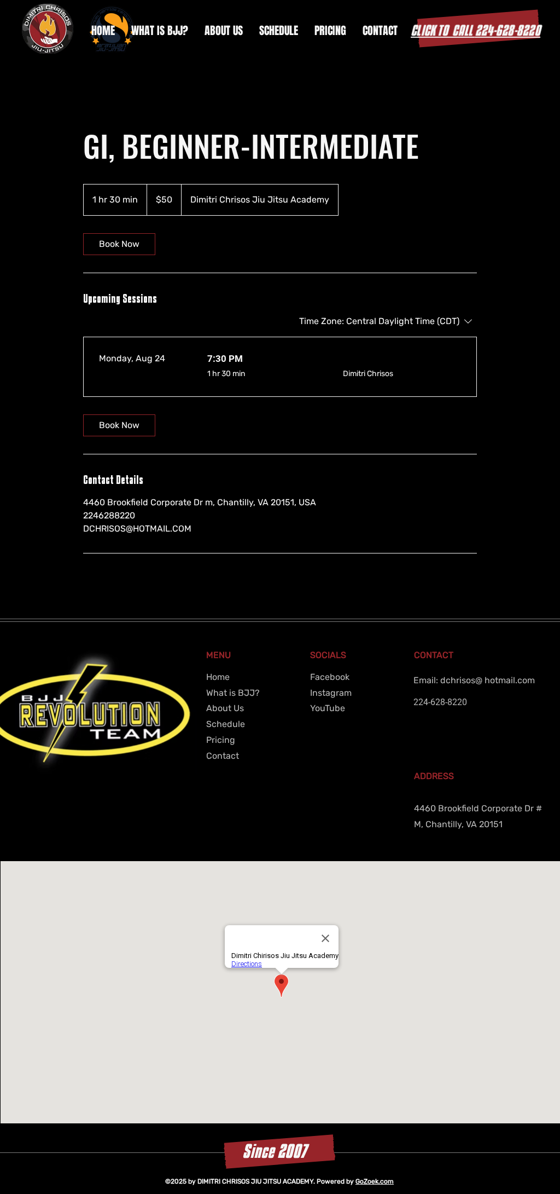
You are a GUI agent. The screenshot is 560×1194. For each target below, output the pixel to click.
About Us (225, 708)
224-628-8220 (475, 30)
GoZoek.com (374, 1181)
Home (218, 677)
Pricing (220, 740)
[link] (119, 244)
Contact (222, 756)
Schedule (225, 724)
